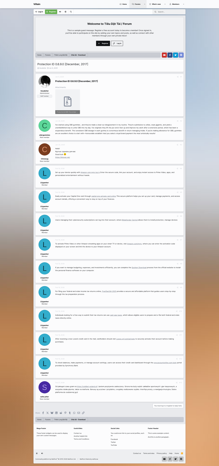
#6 (181, 216)
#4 (181, 168)
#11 (180, 335)
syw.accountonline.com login (165, 363)
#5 (181, 192)
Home (124, 4)
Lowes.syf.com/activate (125, 339)
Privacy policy (162, 453)
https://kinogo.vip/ (62, 157)
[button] (145, 4)
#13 (180, 383)
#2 (181, 121)
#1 (181, 77)
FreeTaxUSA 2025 (109, 291)
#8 (181, 264)
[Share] (177, 76)
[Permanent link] (99, 81)
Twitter (113, 442)
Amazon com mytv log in (90, 172)
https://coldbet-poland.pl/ (87, 386)
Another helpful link (80, 436)
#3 (181, 145)
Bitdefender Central (130, 220)
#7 (181, 240)
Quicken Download (139, 267)
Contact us (77, 433)
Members (175, 4)
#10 (180, 311)
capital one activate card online (103, 196)
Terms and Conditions (81, 439)
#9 (181, 287)
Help (170, 453)
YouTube (114, 445)
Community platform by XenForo (55, 459)
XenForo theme (85, 459)
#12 (180, 359)
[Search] (71, 11)
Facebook (114, 439)
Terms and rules (148, 453)
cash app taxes (116, 315)
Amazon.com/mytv (134, 244)
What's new (156, 4)
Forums (137, 4)
